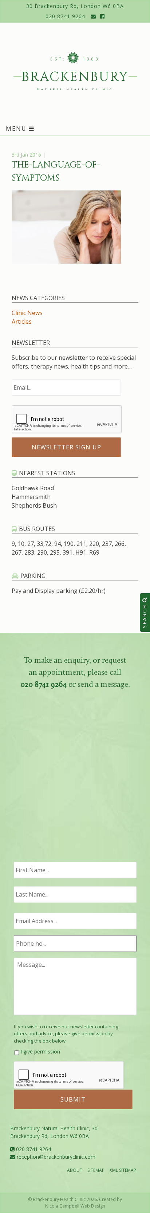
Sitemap (95, 1170)
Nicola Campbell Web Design (75, 1206)
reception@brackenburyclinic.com (55, 1156)
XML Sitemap (123, 1170)
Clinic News (27, 313)
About (74, 1170)
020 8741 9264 (65, 16)
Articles (22, 322)
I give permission (40, 1051)
